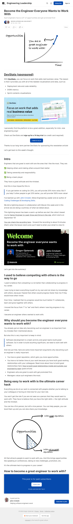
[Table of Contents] (2, 262)
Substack (27, 520)
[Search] (47, 3)
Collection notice (49, 511)
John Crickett (28, 21)
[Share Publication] (51, 3)
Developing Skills (28, 201)
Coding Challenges (11, 201)
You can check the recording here (17, 222)
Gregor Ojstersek (16, 21)
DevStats (12, 79)
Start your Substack (32, 516)
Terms (41, 511)
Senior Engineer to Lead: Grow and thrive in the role (30, 215)
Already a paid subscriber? (36, 489)
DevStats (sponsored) (19, 74)
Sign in (67, 3)
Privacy (37, 511)
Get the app (45, 516)
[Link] (1, 74)
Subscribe (58, 3)
